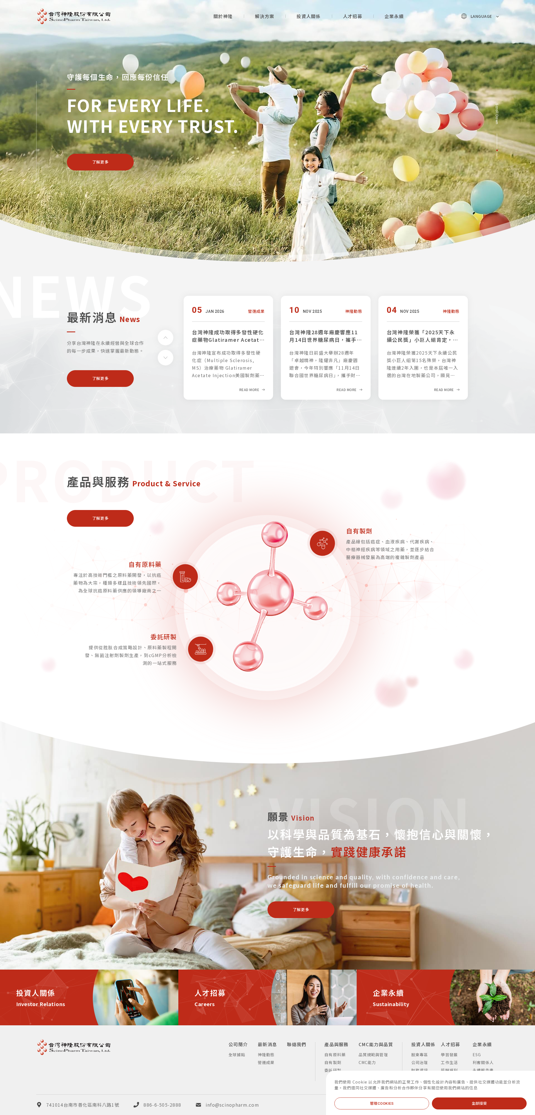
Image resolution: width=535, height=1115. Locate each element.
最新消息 (267, 1044)
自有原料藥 (145, 563)
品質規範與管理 (373, 1054)
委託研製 (163, 636)
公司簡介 (238, 1044)
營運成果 (266, 1062)
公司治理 (419, 1062)
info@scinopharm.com (232, 1104)
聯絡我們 (296, 1044)
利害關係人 (483, 1062)
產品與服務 (336, 1044)
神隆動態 (266, 1054)
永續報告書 (483, 1070)
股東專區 (419, 1054)
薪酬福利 (449, 1070)
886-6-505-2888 (162, 1104)
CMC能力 (367, 1062)
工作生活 (449, 1062)
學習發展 (449, 1054)
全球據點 (236, 1054)
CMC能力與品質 (376, 1044)
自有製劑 (359, 530)
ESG (477, 1054)
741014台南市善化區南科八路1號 (82, 1104)
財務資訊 (419, 1070)
